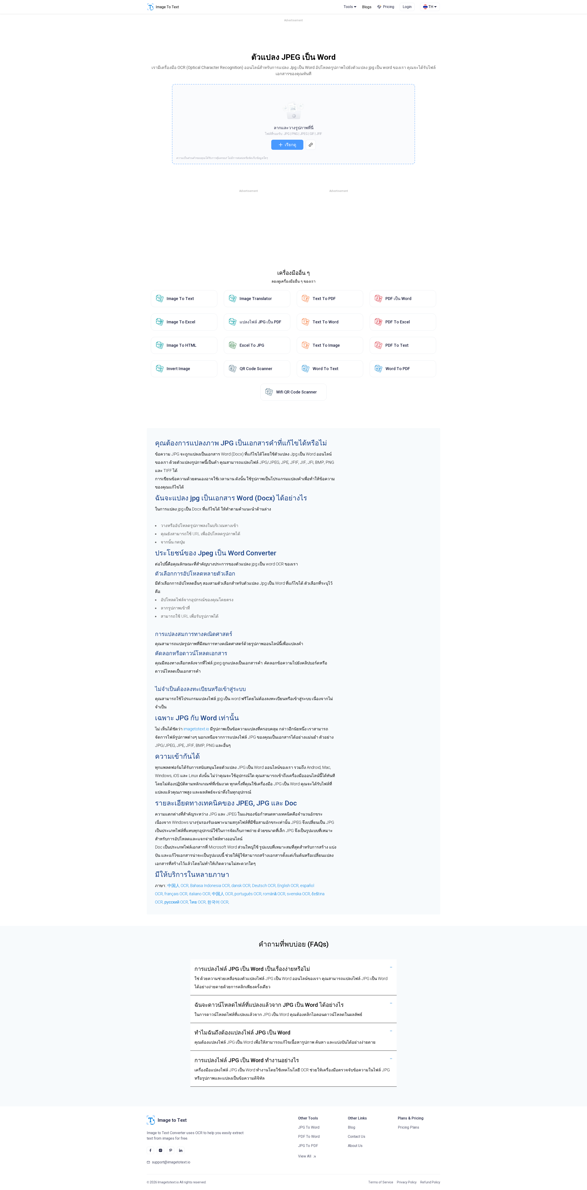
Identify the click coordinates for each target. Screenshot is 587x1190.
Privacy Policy (407, 1182)
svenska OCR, (299, 893)
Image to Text (172, 1120)
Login (407, 7)
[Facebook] (150, 1150)
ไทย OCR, (198, 902)
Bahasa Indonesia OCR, (210, 885)
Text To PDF (324, 298)
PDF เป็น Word (398, 298)
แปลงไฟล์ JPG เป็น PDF (260, 321)
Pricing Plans (408, 1127)
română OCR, (275, 893)
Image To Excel (181, 321)
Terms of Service (380, 1182)
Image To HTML (182, 345)
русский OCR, (177, 902)
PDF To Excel (397, 321)
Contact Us (356, 1136)
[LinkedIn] (180, 1150)
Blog (351, 1127)
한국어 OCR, (218, 902)
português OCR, (249, 893)
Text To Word (325, 321)
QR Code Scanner (256, 368)
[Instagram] (160, 1150)
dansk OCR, (241, 885)
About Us (355, 1146)
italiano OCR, (200, 893)
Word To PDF (397, 368)
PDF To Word (309, 1136)
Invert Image (178, 368)
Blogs (366, 7)
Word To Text (325, 368)
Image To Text (180, 298)
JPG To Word (308, 1127)
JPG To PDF (308, 1146)
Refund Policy (430, 1182)
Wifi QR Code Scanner (296, 392)
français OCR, (176, 893)
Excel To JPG (252, 345)
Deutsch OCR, (264, 885)
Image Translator (256, 298)
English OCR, (288, 885)
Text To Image (326, 345)
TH (431, 7)
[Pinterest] (170, 1150)
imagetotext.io (196, 728)
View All (304, 1156)
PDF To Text (397, 345)
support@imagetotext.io (171, 1162)
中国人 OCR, (178, 885)
